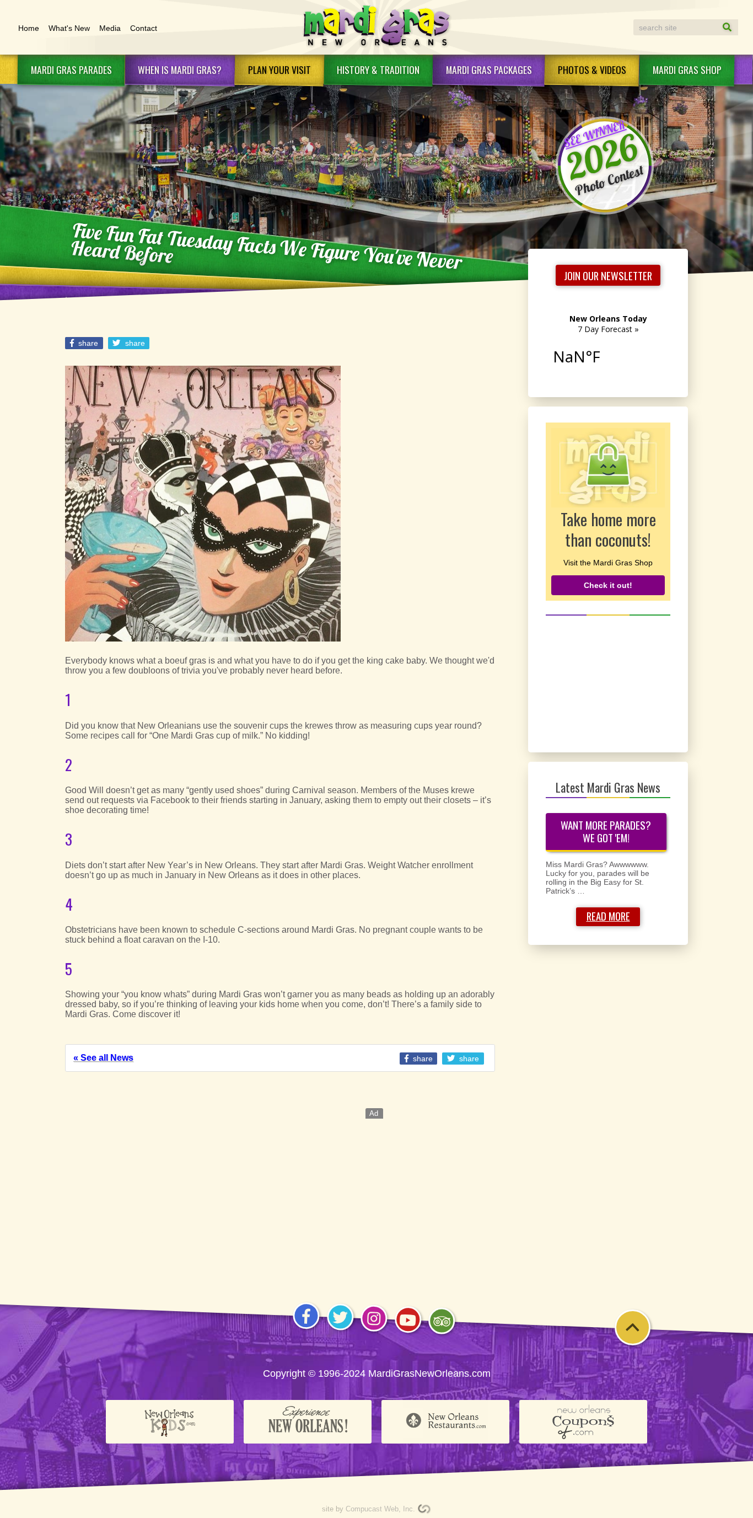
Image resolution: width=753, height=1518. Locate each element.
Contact (143, 28)
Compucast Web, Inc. (380, 1509)
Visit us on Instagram (374, 1331)
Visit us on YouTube (408, 1332)
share (87, 343)
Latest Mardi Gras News (608, 787)
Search (716, 27)
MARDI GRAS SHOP (687, 69)
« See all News (103, 1057)
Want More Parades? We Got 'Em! (606, 831)
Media (110, 28)
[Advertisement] (608, 682)
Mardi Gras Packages (489, 69)
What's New (69, 28)
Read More (608, 915)
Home (28, 28)
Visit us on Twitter (340, 1330)
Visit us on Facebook (306, 1328)
